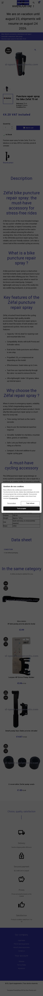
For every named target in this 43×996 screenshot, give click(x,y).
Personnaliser (11, 503)
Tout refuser (30, 503)
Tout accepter (21, 508)
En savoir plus (13, 498)
